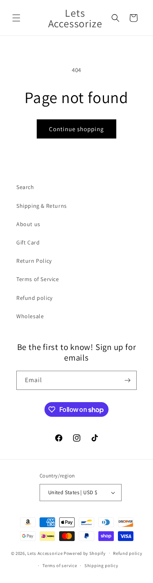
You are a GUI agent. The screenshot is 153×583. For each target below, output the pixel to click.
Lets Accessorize (44, 553)
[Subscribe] (127, 380)
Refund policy (34, 297)
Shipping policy (101, 565)
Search (25, 187)
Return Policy (34, 260)
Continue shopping (76, 129)
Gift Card (28, 242)
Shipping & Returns (41, 205)
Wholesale (30, 316)
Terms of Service (37, 279)
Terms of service (59, 565)
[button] (16, 18)
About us (28, 224)
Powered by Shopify (85, 553)
